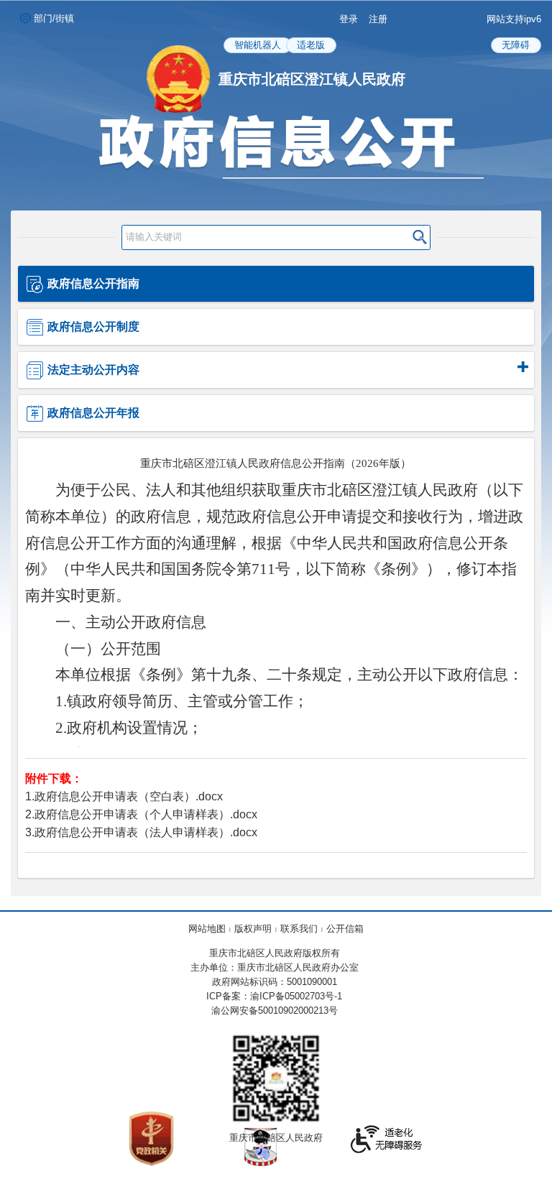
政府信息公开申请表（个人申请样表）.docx (145, 814)
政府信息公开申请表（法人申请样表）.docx (145, 832)
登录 (348, 19)
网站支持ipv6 (514, 19)
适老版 (311, 45)
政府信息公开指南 (93, 283)
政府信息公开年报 (93, 413)
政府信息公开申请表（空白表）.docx (128, 796)
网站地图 (207, 928)
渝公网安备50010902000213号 (274, 1010)
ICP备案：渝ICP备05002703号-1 (274, 996)
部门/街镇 (54, 18)
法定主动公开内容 (93, 370)
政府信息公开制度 (93, 326)
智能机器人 (257, 45)
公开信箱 (345, 928)
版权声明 (253, 928)
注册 (378, 19)
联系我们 (299, 928)
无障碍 (516, 45)
